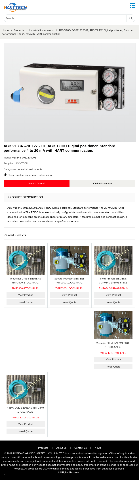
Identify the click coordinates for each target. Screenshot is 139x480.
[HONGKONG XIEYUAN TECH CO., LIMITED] (15, 7)
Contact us (80, 447)
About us (61, 447)
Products (19, 30)
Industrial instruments (41, 30)
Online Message (102, 183)
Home (5, 30)
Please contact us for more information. (29, 175)
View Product (25, 294)
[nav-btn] (132, 5)
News (98, 447)
